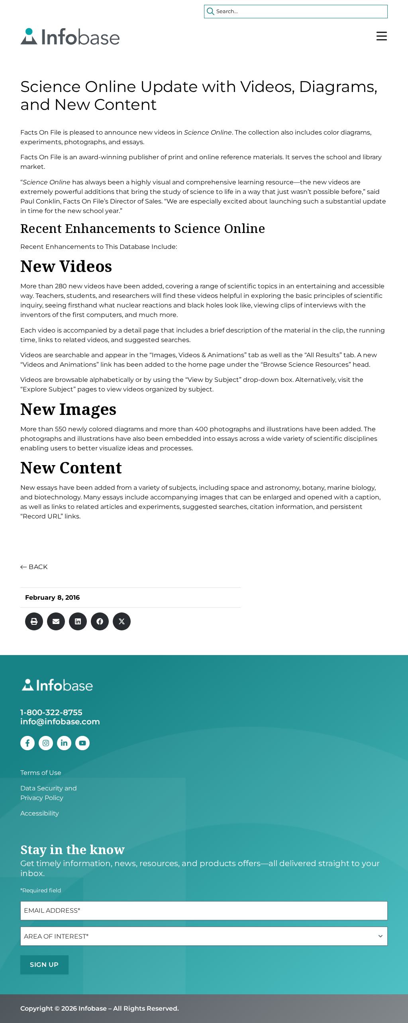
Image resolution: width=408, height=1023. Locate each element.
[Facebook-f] (27, 743)
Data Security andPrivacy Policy (48, 793)
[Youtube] (82, 743)
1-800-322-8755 (51, 712)
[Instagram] (46, 743)
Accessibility (39, 813)
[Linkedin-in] (64, 743)
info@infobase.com (60, 721)
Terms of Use (40, 773)
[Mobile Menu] (382, 36)
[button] (34, 621)
